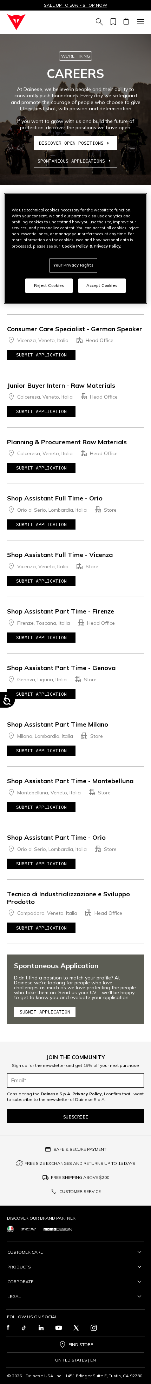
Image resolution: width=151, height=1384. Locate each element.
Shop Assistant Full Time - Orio (55, 498)
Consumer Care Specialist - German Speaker (74, 329)
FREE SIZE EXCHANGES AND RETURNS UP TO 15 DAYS (80, 1163)
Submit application (41, 355)
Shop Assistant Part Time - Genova (61, 668)
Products (19, 1267)
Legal (14, 1296)
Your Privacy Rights (73, 265)
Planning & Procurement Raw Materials (67, 442)
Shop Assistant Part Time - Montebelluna (70, 781)
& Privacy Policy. (105, 246)
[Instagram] (93, 1327)
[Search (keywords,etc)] (98, 22)
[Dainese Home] (16, 22)
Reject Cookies (49, 285)
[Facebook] (8, 1327)
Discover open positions (71, 143)
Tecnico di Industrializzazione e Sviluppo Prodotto (68, 898)
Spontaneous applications (71, 161)
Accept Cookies (101, 285)
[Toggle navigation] (140, 22)
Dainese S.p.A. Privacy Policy (71, 1093)
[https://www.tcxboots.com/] (29, 1229)
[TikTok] (23, 1327)
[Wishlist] (112, 22)
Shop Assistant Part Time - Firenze (60, 611)
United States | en (75, 1360)
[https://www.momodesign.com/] (58, 1229)
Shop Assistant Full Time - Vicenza (60, 555)
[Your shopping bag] (126, 22)
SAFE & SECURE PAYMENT (79, 1149)
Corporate (20, 1281)
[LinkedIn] (41, 1327)
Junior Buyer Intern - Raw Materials (61, 385)
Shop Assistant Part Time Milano (57, 724)
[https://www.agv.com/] (10, 1229)
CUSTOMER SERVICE (80, 1191)
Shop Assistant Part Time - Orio (56, 837)
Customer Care (25, 1252)
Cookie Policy (75, 246)
